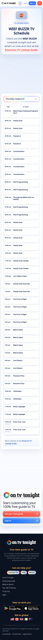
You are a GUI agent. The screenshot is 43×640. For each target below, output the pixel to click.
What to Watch (8, 584)
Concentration (18, 151)
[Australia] (30, 619)
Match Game (18, 330)
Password (17, 136)
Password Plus (18, 376)
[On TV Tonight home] (21, 495)
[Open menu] (39, 3)
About (32, 572)
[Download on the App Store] (31, 608)
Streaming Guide (8, 581)
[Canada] (17, 619)
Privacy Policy (16, 634)
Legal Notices (27, 634)
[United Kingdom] (21, 619)
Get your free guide (14, 514)
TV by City (6, 591)
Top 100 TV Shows (9, 588)
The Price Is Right (20, 299)
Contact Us (13, 572)
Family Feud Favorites (21, 284)
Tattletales (17, 391)
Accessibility (6, 634)
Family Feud (17, 121)
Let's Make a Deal (20, 276)
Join (25, 3)
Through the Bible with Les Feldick (23, 198)
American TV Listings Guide (21, 49)
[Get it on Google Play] (12, 608)
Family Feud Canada (20, 261)
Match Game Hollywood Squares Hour (25, 112)
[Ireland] (26, 619)
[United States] (12, 619)
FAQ (24, 572)
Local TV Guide (8, 577)
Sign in (32, 3)
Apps (4, 595)
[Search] (20, 3)
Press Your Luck (19, 422)
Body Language (19, 407)
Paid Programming (20, 182)
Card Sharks (17, 360)
